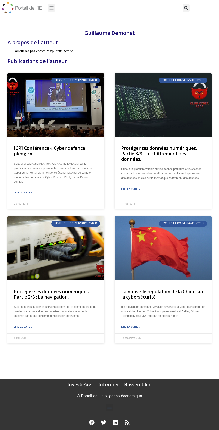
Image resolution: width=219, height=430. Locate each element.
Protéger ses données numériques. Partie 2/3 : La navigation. (52, 294)
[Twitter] (103, 422)
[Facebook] (92, 422)
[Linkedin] (115, 422)
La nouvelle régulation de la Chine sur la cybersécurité (162, 294)
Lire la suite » (23, 193)
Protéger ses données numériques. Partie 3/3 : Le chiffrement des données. (159, 153)
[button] (51, 8)
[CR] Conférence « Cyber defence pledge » (49, 150)
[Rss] (127, 422)
